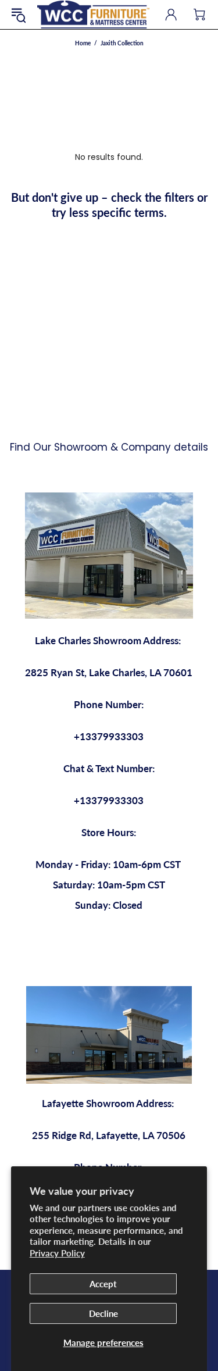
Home (83, 43)
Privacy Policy (57, 1253)
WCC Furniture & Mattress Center (93, 14)
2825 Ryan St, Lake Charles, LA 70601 (108, 672)
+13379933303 (109, 736)
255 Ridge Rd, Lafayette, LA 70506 (108, 1135)
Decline (103, 1313)
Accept (103, 1284)
